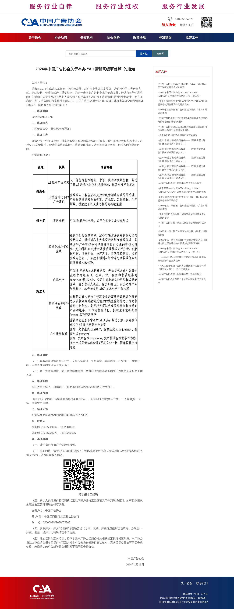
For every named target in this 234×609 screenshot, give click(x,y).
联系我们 (202, 583)
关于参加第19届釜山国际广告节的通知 (178, 135)
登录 (182, 25)
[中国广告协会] (52, 22)
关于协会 (186, 583)
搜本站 (144, 53)
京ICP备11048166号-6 (170, 602)
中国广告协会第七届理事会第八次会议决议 (180, 183)
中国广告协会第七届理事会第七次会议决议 (180, 274)
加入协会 (169, 25)
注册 (190, 25)
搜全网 (160, 53)
